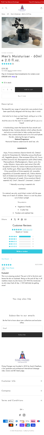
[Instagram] (24, 415)
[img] (6, 265)
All (8, 14)
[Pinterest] (18, 219)
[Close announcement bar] (41, 1)
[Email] (25, 219)
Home (3, 14)
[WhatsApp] (22, 219)
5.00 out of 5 (27, 229)
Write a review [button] (22, 251)
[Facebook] (11, 219)
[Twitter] (15, 219)
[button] (3, 8)
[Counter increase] (11, 90)
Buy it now (22, 96)
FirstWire (31, 431)
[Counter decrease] (3, 90)
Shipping (10, 70)
